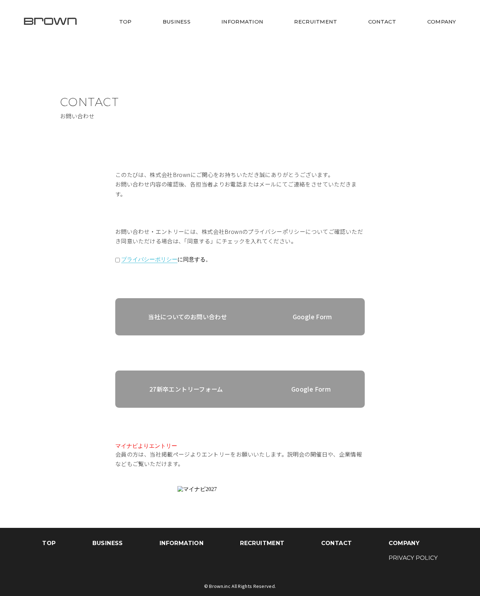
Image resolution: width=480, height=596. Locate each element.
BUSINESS (176, 22)
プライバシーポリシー (149, 259)
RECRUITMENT (315, 22)
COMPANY (441, 22)
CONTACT (382, 22)
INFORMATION (242, 22)
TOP (125, 22)
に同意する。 (166, 259)
